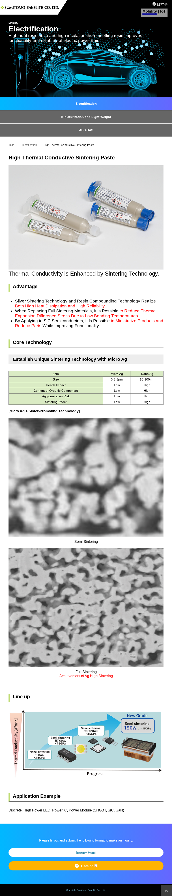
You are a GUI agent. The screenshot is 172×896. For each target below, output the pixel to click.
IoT (163, 11)
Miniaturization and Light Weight (86, 117)
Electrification (86, 103)
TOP (11, 145)
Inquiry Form (86, 852)
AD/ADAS (86, 130)
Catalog (88, 866)
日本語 (162, 4)
